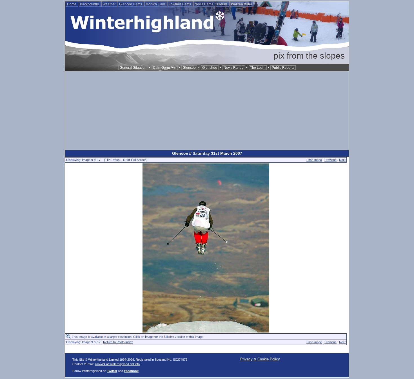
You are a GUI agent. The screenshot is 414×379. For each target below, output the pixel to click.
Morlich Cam (156, 4)
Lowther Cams (180, 4)
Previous (330, 159)
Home (72, 4)
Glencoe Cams (131, 4)
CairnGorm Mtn (164, 68)
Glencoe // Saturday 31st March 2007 (207, 153)
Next (342, 159)
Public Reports (283, 68)
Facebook (131, 371)
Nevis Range (234, 68)
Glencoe (189, 68)
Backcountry (90, 4)
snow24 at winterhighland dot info (117, 364)
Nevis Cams (204, 4)
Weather (109, 4)
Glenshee (209, 68)
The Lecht (257, 68)
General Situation (133, 68)
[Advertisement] (207, 110)
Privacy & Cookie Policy (260, 359)
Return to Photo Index (118, 342)
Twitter (112, 371)
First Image (314, 159)
